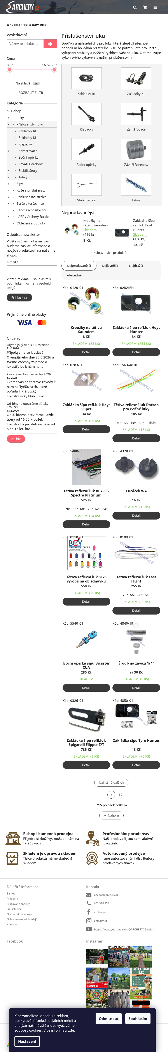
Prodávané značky (18, 904)
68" (133, 423)
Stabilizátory (27, 170)
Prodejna (12, 898)
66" (126, 423)
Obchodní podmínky (19, 914)
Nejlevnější (110, 265)
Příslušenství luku (29, 124)
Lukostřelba (14, 909)
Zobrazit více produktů (110, 253)
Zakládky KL (27, 137)
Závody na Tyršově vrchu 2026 (29, 374)
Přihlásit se (19, 297)
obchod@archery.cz (106, 895)
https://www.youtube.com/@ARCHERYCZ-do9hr (124, 929)
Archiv (16, 439)
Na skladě (27, 83)
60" (141, 423)
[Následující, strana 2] (111, 795)
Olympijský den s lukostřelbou (29, 344)
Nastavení (27, 1041)
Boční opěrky (28, 157)
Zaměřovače (27, 151)
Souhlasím (138, 1018)
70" (119, 423)
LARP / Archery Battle (32, 216)
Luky (20, 117)
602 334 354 (101, 903)
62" (97, 509)
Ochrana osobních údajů (22, 919)
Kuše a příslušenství (31, 190)
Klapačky (25, 144)
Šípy (19, 183)
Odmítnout (109, 1018)
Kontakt (12, 924)
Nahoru (113, 815)
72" (90, 509)
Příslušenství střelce (31, 197)
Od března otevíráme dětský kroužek (27, 405)
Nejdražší (136, 265)
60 (120, 794)
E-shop (16, 111)
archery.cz (100, 912)
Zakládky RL (27, 131)
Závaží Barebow (30, 164)
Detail (86, 352)
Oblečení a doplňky (31, 223)
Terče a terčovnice (30, 203)
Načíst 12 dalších (111, 782)
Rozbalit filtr (31, 92)
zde (71, 1030)
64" (105, 509)
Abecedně (74, 275)
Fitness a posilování (31, 210)
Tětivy (23, 177)
